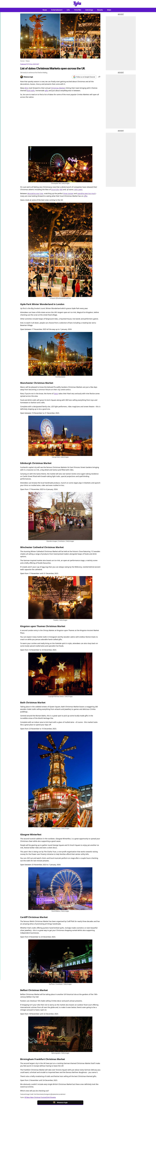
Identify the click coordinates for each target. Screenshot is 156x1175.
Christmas (37, 1097)
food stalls (31, 90)
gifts (46, 90)
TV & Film (77, 10)
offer (85, 196)
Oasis (56, 393)
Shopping (53, 1097)
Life (68, 10)
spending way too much (86, 193)
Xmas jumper (68, 193)
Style (109, 10)
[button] (99, 77)
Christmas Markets (58, 88)
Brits (26, 88)
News (45, 10)
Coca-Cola (55, 189)
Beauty (100, 10)
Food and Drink (45, 1097)
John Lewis (78, 189)
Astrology (89, 10)
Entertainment (56, 10)
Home (22, 61)
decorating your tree (35, 193)
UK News (27, 1097)
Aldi (61, 189)
